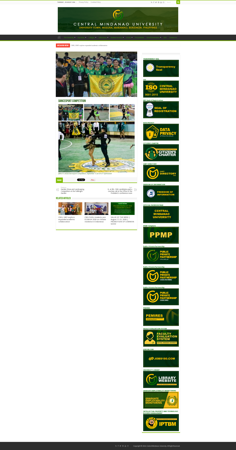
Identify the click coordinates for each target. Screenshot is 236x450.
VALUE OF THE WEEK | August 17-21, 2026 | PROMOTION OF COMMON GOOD (122, 220)
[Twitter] (156, 2)
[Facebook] (154, 2)
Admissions (103, 37)
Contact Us (173, 37)
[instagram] (163, 2)
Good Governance (153, 37)
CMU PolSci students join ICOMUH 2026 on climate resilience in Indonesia (95, 219)
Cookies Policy (96, 2)
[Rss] (152, 2)
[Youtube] (161, 2)
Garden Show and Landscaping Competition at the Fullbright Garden (72, 190)
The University (69, 37)
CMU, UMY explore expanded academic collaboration (89, 45)
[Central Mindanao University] (118, 19)
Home (59, 37)
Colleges (91, 37)
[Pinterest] (159, 2)
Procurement (139, 37)
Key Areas (81, 37)
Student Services (116, 37)
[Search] (178, 2)
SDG (165, 37)
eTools (128, 37)
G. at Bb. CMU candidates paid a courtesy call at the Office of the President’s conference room (120, 190)
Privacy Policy (83, 2)
